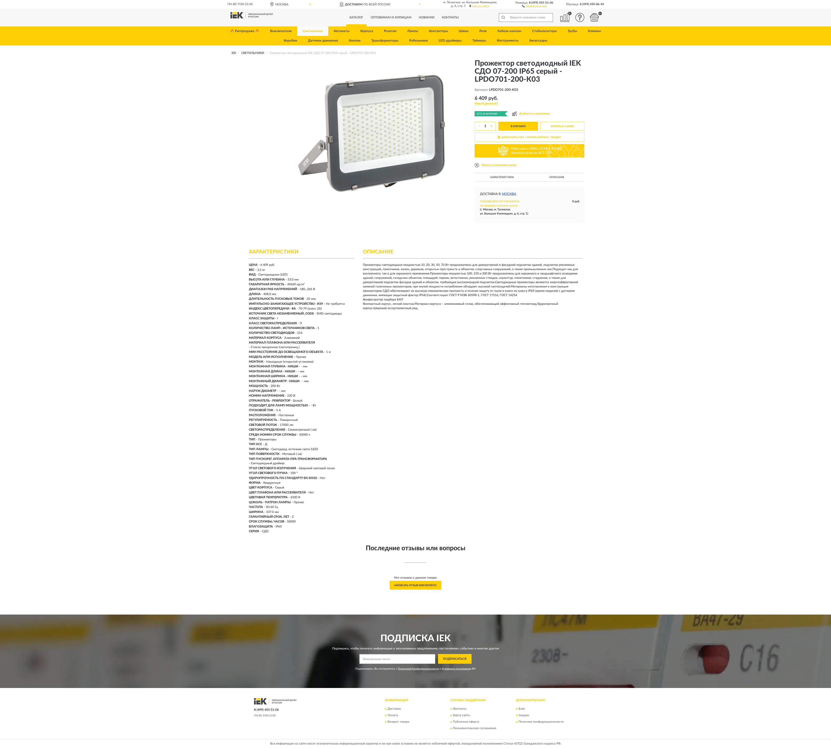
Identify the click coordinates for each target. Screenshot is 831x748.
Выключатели (281, 31)
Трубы (572, 31)
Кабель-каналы (509, 31)
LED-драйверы (450, 40)
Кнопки (355, 40)
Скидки (524, 715)
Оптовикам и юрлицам (391, 17)
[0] (594, 17)
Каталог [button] (356, 17)
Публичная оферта (466, 721)
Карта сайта (461, 715)
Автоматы (341, 31)
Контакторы (438, 31)
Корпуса (366, 31)
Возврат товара (398, 721)
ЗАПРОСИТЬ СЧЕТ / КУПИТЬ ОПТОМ (531, 137)
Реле (483, 31)
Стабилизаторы (544, 31)
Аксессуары (538, 40)
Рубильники (418, 40)
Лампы (412, 31)
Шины (464, 31)
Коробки (290, 40)
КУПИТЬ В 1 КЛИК (562, 126)
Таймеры (479, 40)
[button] (534, 6)
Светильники (313, 31)
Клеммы (594, 31)
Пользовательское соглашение (474, 728)
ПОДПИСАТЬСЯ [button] (455, 658)
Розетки (390, 31)
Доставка (394, 708)
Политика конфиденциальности (541, 721)
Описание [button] (556, 177)
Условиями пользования (456, 668)
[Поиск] (503, 17)
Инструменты (508, 40)
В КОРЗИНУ (518, 126)
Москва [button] (509, 194)
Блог (522, 708)
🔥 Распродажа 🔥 (244, 31)
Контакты (450, 17)
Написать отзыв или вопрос (415, 585)
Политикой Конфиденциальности (418, 668)
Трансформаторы (384, 40)
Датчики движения (323, 40)
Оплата (393, 715)
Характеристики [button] (502, 177)
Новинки (427, 17)
